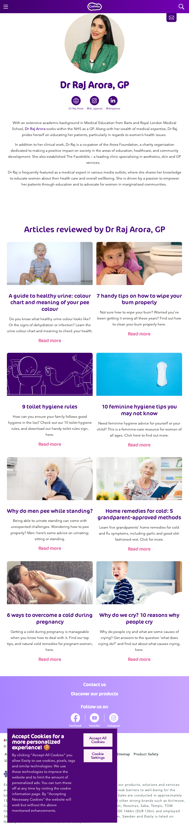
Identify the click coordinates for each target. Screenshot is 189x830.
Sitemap (123, 754)
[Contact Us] (171, 17)
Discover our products (94, 694)
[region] (62, 775)
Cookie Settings (98, 756)
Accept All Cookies (98, 740)
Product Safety (146, 754)
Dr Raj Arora (35, 129)
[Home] (94, 6)
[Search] (181, 6)
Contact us (94, 684)
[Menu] (5, 7)
